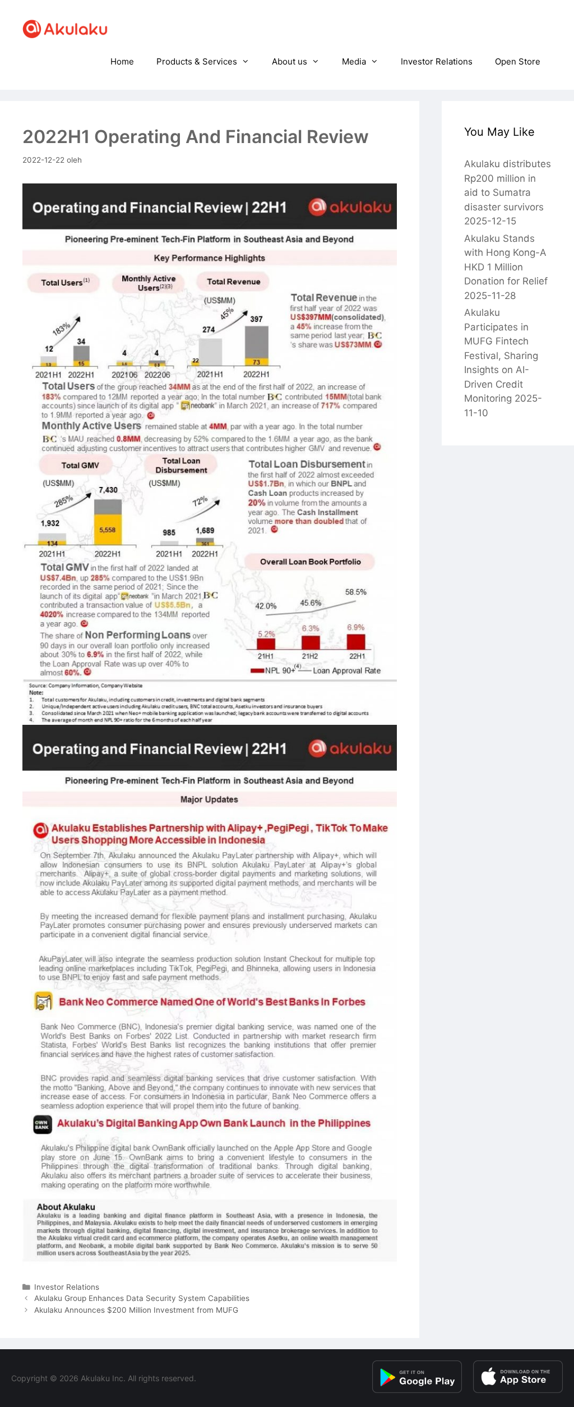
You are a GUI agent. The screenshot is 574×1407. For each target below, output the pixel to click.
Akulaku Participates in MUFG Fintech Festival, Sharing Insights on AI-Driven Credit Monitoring (501, 355)
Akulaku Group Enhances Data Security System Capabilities (141, 1298)
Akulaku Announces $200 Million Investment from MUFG (136, 1309)
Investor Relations (437, 61)
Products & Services (196, 61)
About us (289, 61)
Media (354, 61)
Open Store (517, 61)
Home (122, 61)
